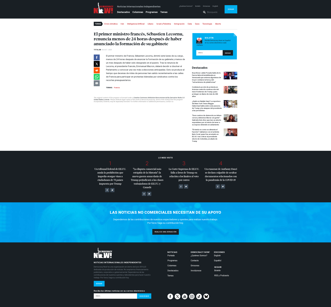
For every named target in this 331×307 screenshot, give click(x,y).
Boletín (197, 6)
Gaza (197, 24)
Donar (231, 9)
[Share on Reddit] (97, 70)
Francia (117, 88)
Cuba (190, 24)
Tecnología (207, 24)
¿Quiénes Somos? (186, 6)
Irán (122, 24)
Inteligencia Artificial (136, 24)
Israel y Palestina (163, 24)
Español (217, 260)
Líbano (150, 24)
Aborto (218, 24)
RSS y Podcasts (221, 275)
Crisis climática (111, 24)
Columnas (137, 12)
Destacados (123, 12)
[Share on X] (97, 64)
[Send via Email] (97, 83)
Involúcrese (196, 270)
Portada (171, 255)
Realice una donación (165, 232)
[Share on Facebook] (97, 57)
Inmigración (179, 24)
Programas (152, 12)
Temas (163, 12)
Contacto (195, 260)
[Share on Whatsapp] (97, 77)
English (215, 6)
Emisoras (206, 6)
